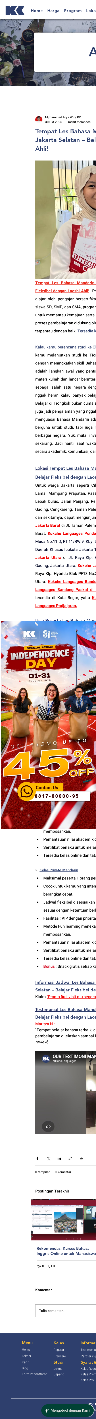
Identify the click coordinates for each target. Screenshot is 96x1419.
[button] (5, 626)
